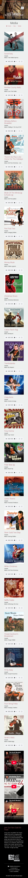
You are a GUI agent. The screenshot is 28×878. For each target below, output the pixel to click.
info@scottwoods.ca (10, 1)
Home (9, 26)
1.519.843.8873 (20, 1)
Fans (14, 26)
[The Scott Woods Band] (14, 15)
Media (19, 26)
